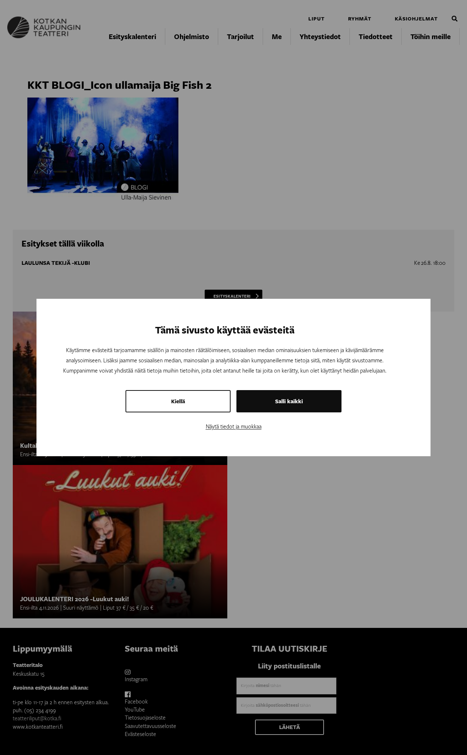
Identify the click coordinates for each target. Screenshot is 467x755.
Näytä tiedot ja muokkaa (234, 426)
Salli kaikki (289, 401)
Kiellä (178, 401)
